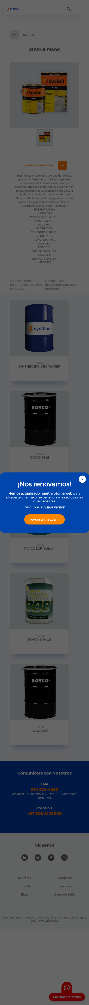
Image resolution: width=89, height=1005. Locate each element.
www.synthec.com (44, 519)
